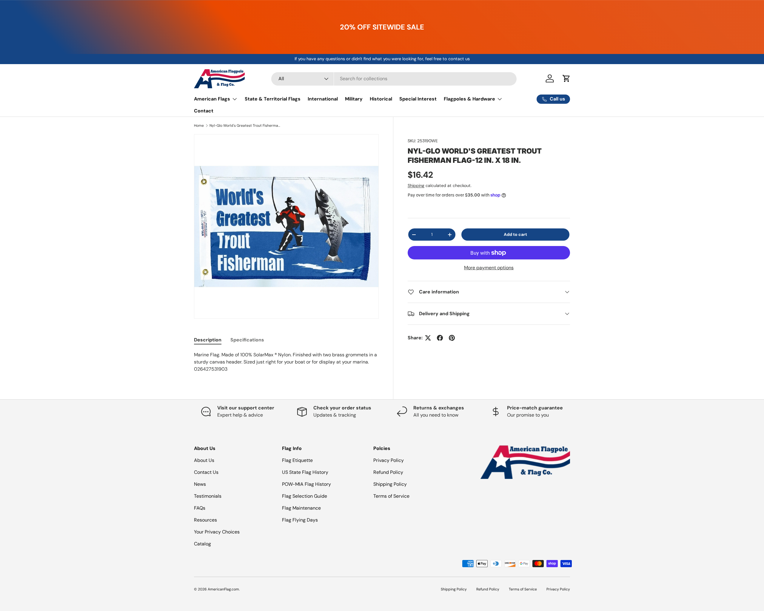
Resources (205, 520)
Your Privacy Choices (217, 532)
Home (199, 125)
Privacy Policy (388, 460)
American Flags (212, 99)
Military (354, 99)
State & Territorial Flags (273, 99)
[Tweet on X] (428, 338)
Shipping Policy (390, 484)
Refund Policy (388, 472)
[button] (566, 78)
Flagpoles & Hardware (469, 99)
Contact (203, 111)
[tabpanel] (286, 362)
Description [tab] (207, 340)
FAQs (199, 508)
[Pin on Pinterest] (452, 338)
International (323, 99)
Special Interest (418, 99)
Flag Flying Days (300, 520)
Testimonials (207, 496)
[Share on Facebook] (440, 338)
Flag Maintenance (301, 508)
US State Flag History (305, 472)
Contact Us (206, 472)
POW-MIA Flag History (306, 484)
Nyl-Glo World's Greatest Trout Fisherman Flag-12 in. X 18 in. (245, 125)
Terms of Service (391, 496)
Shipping (416, 185)
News (200, 484)
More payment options (489, 267)
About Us (204, 460)
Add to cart (515, 234)
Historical (381, 99)
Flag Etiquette (297, 460)
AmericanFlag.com (223, 589)
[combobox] (394, 78)
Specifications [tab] (247, 340)
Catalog (202, 544)
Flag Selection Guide (304, 496)
